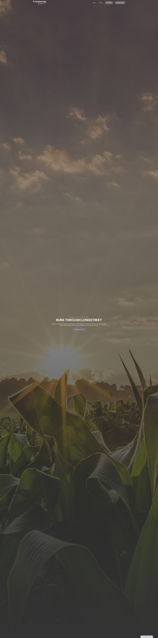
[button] (94, 3)
